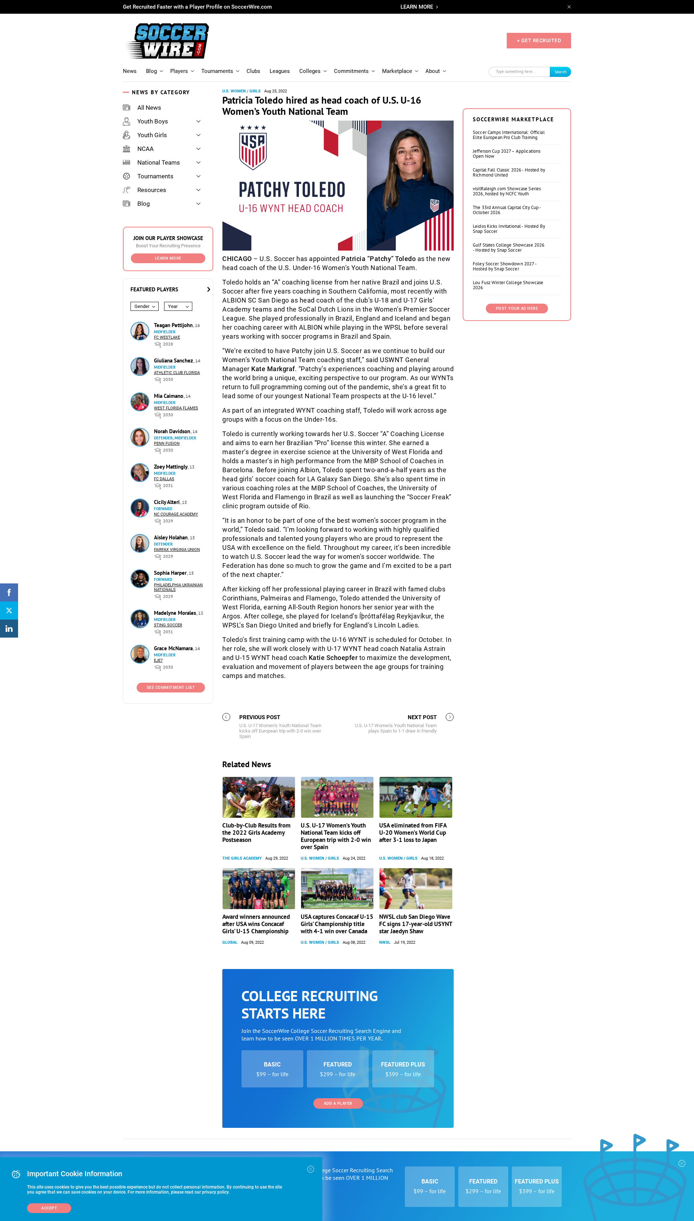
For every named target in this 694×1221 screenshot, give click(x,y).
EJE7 (158, 660)
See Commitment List (171, 687)
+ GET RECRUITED (539, 40)
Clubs (253, 71)
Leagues (280, 71)
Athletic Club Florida (177, 372)
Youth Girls (152, 135)
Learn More (168, 258)
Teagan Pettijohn (174, 325)
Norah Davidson (173, 431)
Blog (151, 71)
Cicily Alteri (167, 502)
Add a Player (338, 1103)
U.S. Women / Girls (241, 91)
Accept (49, 1208)
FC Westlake (167, 337)
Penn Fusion (167, 443)
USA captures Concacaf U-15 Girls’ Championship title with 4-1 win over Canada (337, 924)
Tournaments (217, 71)
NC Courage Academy (176, 514)
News (130, 71)
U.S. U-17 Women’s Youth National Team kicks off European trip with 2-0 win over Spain (336, 836)
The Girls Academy (242, 858)
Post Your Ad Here (517, 308)
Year (172, 306)
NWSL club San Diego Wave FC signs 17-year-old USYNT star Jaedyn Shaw (415, 924)
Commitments (351, 71)
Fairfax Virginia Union (177, 549)
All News (149, 107)
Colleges (310, 71)
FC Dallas (164, 479)
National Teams (158, 162)
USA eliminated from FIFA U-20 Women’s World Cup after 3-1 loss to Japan (412, 832)
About (432, 71)
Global (229, 942)
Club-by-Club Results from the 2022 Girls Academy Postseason (256, 832)
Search (560, 71)
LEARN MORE (416, 7)
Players (179, 71)
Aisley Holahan (171, 537)
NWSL (384, 942)
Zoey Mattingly (171, 466)
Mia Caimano (169, 395)
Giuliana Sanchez (174, 360)
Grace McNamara (174, 648)
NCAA (145, 148)
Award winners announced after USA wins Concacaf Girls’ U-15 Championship (256, 924)
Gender (141, 306)
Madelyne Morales (175, 612)
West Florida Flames (176, 408)
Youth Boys (152, 121)
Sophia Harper (171, 572)
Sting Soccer (168, 625)
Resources (151, 190)
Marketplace (397, 71)
